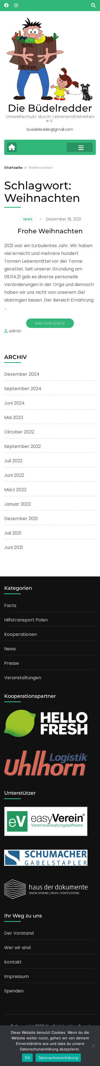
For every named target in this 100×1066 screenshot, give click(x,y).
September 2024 (22, 388)
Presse (11, 663)
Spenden (14, 991)
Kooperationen (20, 634)
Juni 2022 (14, 475)
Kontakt (13, 962)
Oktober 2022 (19, 432)
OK (27, 1057)
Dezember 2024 (21, 374)
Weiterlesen (50, 323)
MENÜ (79, 147)
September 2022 (22, 446)
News (27, 219)
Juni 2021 (13, 547)
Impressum (16, 976)
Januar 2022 (17, 504)
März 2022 (15, 489)
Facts (10, 605)
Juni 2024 (14, 403)
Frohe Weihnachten (50, 231)
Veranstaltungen (22, 677)
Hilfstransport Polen (26, 620)
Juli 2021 (12, 533)
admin (15, 331)
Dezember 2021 (21, 518)
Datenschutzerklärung (58, 1057)
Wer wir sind (17, 947)
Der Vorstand (19, 933)
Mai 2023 (13, 417)
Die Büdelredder (50, 108)
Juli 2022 (13, 461)
